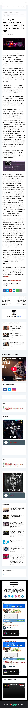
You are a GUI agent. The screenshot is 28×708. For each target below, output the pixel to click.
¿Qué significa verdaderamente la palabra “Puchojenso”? (17, 509)
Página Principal (6, 12)
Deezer (11, 12)
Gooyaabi (14, 705)
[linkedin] (22, 596)
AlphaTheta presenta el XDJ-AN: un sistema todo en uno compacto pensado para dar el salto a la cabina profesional (17, 533)
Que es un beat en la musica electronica (16, 541)
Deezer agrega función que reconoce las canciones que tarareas (17, 344)
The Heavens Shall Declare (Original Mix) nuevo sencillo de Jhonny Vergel (17, 548)
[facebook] (5, 389)
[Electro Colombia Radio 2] (13, 495)
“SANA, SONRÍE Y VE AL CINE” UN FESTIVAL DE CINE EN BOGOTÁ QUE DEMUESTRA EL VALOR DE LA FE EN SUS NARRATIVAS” (17, 524)
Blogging (15, 704)
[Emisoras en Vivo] (14, 608)
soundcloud (17, 283)
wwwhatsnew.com (16, 280)
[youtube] (19, 596)
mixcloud (11, 283)
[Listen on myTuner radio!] (11, 616)
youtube (5, 285)
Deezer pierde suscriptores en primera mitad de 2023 (17, 327)
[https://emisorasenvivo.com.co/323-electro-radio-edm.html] (9, 603)
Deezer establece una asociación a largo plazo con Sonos (17, 335)
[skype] (12, 596)
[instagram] (14, 389)
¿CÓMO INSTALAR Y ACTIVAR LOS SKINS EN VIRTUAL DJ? (17, 516)
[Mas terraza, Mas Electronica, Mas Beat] (13, 442)
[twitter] (9, 389)
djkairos (6, 34)
